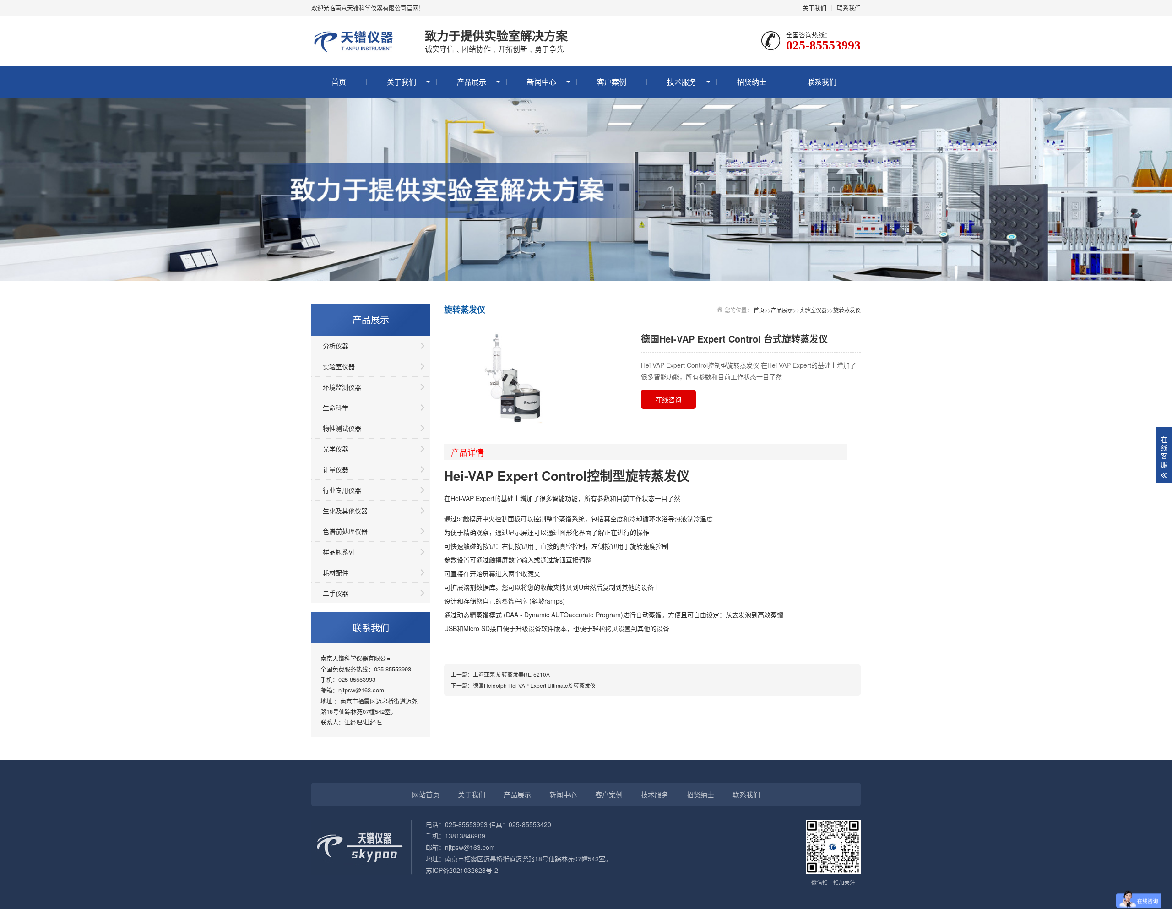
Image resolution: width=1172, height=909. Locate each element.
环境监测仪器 (342, 387)
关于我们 (814, 7)
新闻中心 (541, 81)
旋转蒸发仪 (847, 310)
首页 (338, 81)
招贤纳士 (751, 81)
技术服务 (681, 81)
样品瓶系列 (339, 551)
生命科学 (335, 407)
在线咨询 (668, 399)
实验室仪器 (339, 366)
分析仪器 (335, 345)
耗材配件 (335, 572)
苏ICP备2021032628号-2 (462, 870)
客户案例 (611, 81)
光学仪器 (335, 448)
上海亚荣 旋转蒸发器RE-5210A (511, 674)
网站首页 (426, 794)
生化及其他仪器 (345, 510)
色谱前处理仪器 (345, 531)
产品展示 (471, 81)
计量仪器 (335, 469)
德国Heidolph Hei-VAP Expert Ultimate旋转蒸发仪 (534, 685)
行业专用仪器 (342, 490)
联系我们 (849, 7)
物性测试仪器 (342, 428)
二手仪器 (335, 593)
